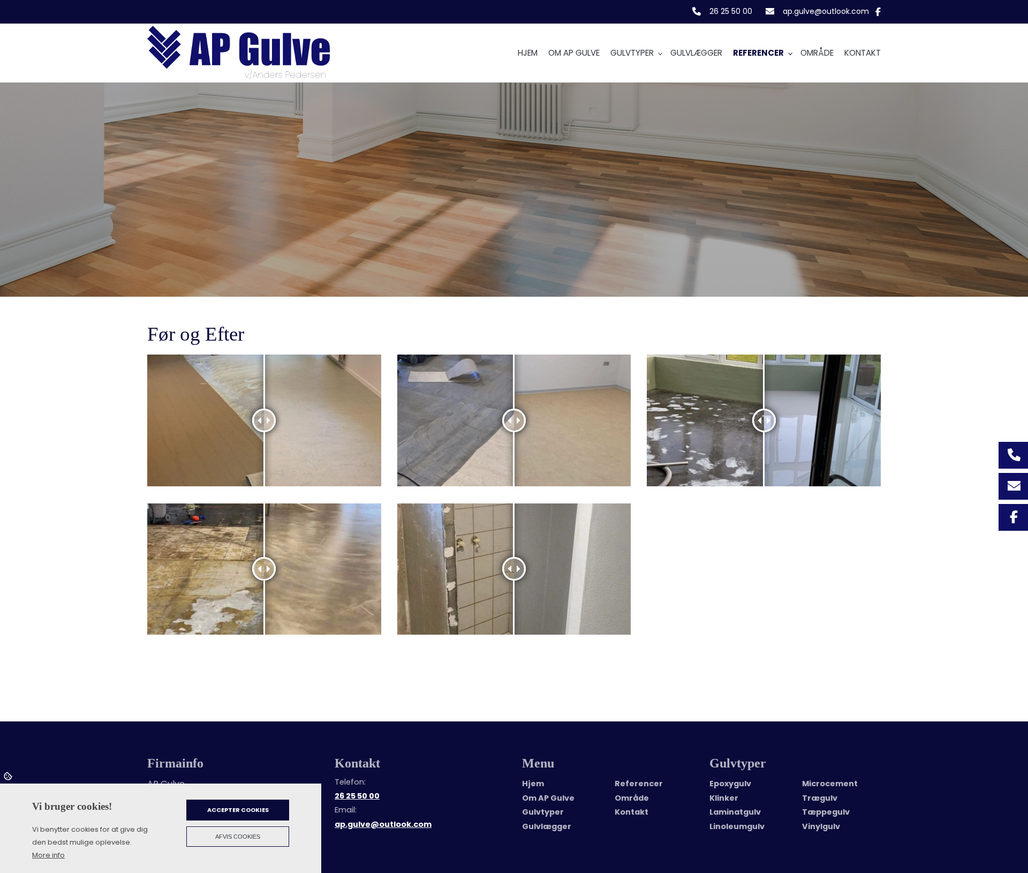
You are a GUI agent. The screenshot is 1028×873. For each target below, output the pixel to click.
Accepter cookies (238, 810)
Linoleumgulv (737, 826)
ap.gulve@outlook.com (826, 12)
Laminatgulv (735, 812)
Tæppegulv (826, 812)
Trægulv (819, 798)
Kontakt (631, 812)
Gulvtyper (543, 812)
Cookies (9, 775)
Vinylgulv (821, 826)
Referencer (639, 783)
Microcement (830, 783)
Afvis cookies (237, 836)
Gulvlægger (546, 826)
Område (632, 798)
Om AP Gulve (548, 798)
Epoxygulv (730, 783)
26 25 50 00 (730, 12)
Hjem (533, 783)
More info (48, 855)
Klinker (723, 798)
